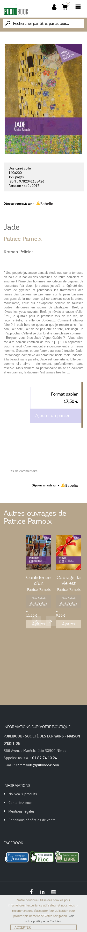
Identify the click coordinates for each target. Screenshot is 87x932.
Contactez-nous (20, 802)
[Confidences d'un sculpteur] (38, 552)
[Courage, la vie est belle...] (68, 552)
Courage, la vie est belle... (69, 583)
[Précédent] (36, 621)
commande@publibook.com (37, 765)
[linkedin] (42, 891)
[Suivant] (51, 621)
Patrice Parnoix (23, 239)
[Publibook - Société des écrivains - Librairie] (16, 9)
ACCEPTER (22, 927)
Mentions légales (21, 811)
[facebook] (31, 891)
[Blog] (53, 891)
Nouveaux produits (22, 794)
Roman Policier (18, 251)
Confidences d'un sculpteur (39, 583)
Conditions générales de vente (32, 820)
